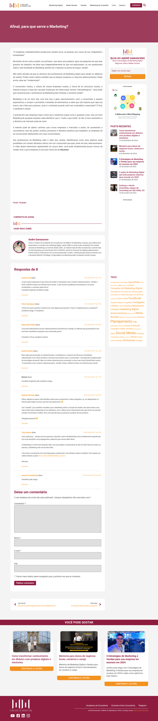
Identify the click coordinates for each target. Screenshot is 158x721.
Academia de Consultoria (119, 282)
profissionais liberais (116, 326)
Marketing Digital (56, 5)
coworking (113, 299)
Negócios (122, 317)
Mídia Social (131, 313)
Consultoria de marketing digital (132, 292)
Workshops (129, 340)
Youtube (139, 340)
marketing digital (129, 309)
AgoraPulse (134, 282)
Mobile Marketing (118, 313)
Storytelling (140, 333)
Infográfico (128, 303)
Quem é (122, 5)
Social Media (126, 333)
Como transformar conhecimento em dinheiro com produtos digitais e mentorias (131, 134)
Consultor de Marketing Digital (126, 288)
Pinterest (141, 317)
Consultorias (138, 295)
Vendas (84, 5)
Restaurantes (137, 329)
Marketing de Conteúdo (99, 5)
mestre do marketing (30, 475)
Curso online (122, 298)
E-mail (17, 551)
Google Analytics (116, 303)
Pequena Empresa (131, 317)
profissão (127, 326)
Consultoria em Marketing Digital (121, 295)
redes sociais (126, 329)
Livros (121, 306)
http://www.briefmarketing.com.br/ (52, 456)
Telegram (142, 705)
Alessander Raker (28, 325)
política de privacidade (140, 710)
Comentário (20, 504)
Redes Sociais (71, 5)
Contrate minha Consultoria (123, 705)
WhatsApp (118, 341)
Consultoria (115, 292)
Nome (17, 538)
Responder (25, 295)
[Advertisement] (127, 238)
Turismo (127, 337)
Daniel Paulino (27, 351)
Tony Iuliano (26, 432)
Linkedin (114, 306)
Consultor (130, 285)
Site (16, 564)
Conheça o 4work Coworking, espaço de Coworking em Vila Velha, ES (132, 188)
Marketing (128, 306)
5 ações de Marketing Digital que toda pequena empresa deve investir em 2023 (131, 174)
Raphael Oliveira (28, 395)
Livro (114, 5)
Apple (120, 285)
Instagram (139, 302)
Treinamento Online (117, 337)
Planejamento (121, 321)
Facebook (135, 298)
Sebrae (112, 333)
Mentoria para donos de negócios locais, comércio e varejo (131, 148)
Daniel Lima (26, 278)
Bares (124, 285)
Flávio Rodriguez (28, 304)
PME (135, 322)
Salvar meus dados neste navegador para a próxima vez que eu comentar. (48, 577)
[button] (136, 5)
